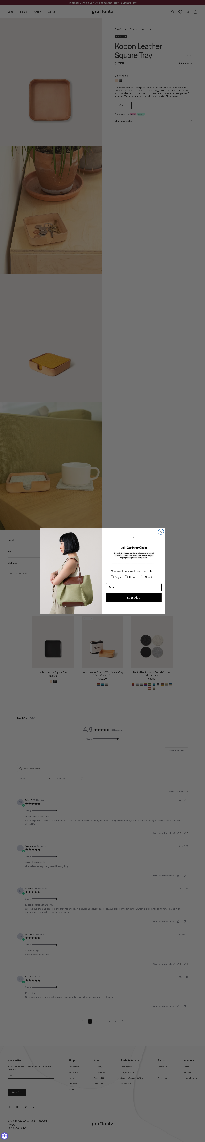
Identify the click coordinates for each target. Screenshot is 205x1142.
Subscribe (133, 598)
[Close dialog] (161, 531)
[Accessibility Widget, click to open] (4, 1136)
